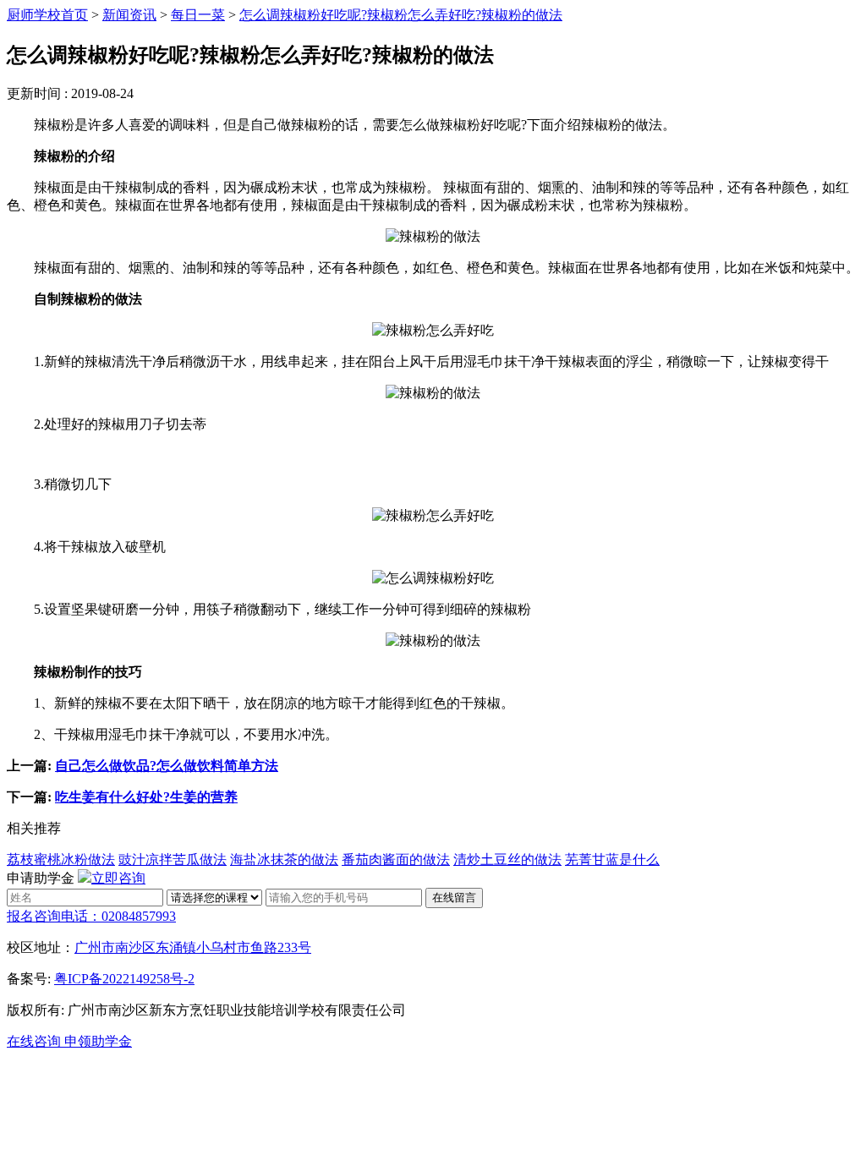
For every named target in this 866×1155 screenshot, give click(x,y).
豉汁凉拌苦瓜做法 (172, 859)
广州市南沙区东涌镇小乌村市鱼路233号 (192, 947)
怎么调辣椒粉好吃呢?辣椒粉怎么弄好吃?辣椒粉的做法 (400, 15)
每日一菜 (198, 15)
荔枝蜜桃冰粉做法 (61, 859)
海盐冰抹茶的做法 (284, 859)
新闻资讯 (129, 15)
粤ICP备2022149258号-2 (124, 979)
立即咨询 (118, 878)
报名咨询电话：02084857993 (91, 916)
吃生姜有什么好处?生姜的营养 (146, 797)
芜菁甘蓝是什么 (612, 859)
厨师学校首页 (47, 15)
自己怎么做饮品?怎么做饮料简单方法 (166, 765)
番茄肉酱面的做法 (396, 859)
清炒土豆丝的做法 (507, 859)
